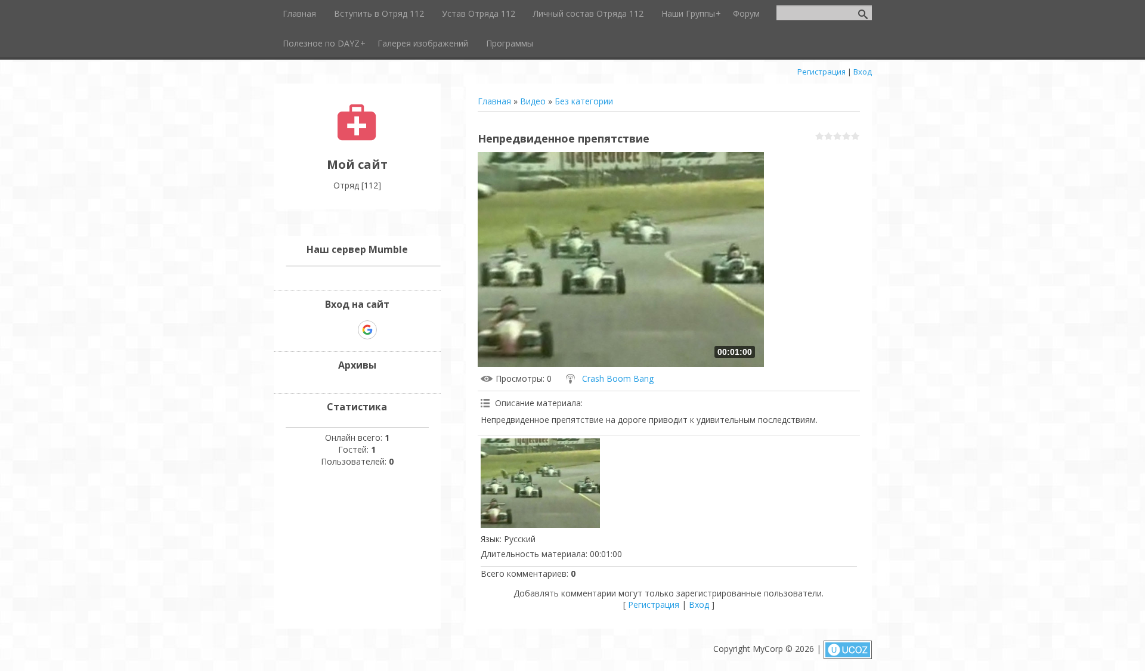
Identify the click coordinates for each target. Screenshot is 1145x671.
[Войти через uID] (326, 330)
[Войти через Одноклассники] (388, 330)
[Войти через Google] (367, 329)
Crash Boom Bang (618, 378)
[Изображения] (540, 483)
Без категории (584, 101)
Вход (862, 71)
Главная (494, 101)
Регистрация (821, 71)
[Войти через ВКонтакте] (346, 330)
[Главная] (357, 137)
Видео (533, 101)
